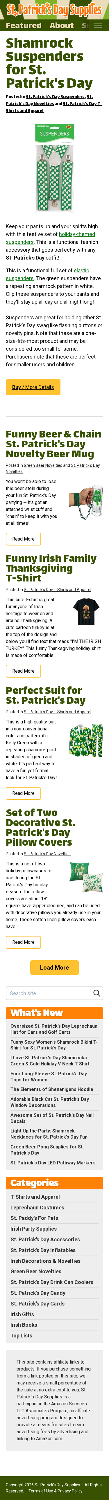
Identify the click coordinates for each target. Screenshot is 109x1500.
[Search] (96, 993)
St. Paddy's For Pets (34, 1218)
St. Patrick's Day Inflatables (43, 1250)
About (62, 25)
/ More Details (33, 387)
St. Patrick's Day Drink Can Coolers (51, 1282)
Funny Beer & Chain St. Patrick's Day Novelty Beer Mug (53, 445)
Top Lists (21, 1335)
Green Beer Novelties (43, 465)
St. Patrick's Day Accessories (45, 1239)
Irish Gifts (22, 1314)
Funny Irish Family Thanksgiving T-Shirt (51, 569)
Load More (54, 967)
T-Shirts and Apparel (35, 1197)
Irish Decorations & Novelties (45, 1261)
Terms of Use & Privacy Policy (55, 1491)
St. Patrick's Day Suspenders (55, 97)
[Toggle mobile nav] (98, 25)
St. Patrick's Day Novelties (49, 100)
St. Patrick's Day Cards (37, 1304)
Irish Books (23, 1325)
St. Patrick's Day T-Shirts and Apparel (57, 589)
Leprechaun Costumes (37, 1207)
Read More (23, 539)
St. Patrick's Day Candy (37, 1293)
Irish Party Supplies (33, 1229)
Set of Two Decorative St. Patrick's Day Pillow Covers (41, 829)
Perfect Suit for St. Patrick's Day (45, 697)
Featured (24, 25)
